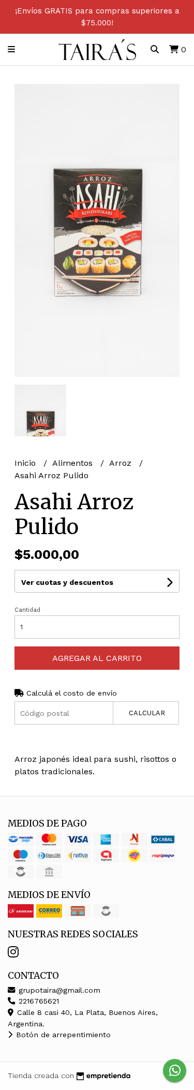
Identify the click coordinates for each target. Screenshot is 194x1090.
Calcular (147, 713)
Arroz (121, 463)
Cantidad (27, 610)
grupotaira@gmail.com (58, 990)
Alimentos (73, 463)
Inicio (26, 463)
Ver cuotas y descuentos (67, 582)
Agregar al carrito (97, 658)
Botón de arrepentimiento (62, 1034)
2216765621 (37, 1001)
